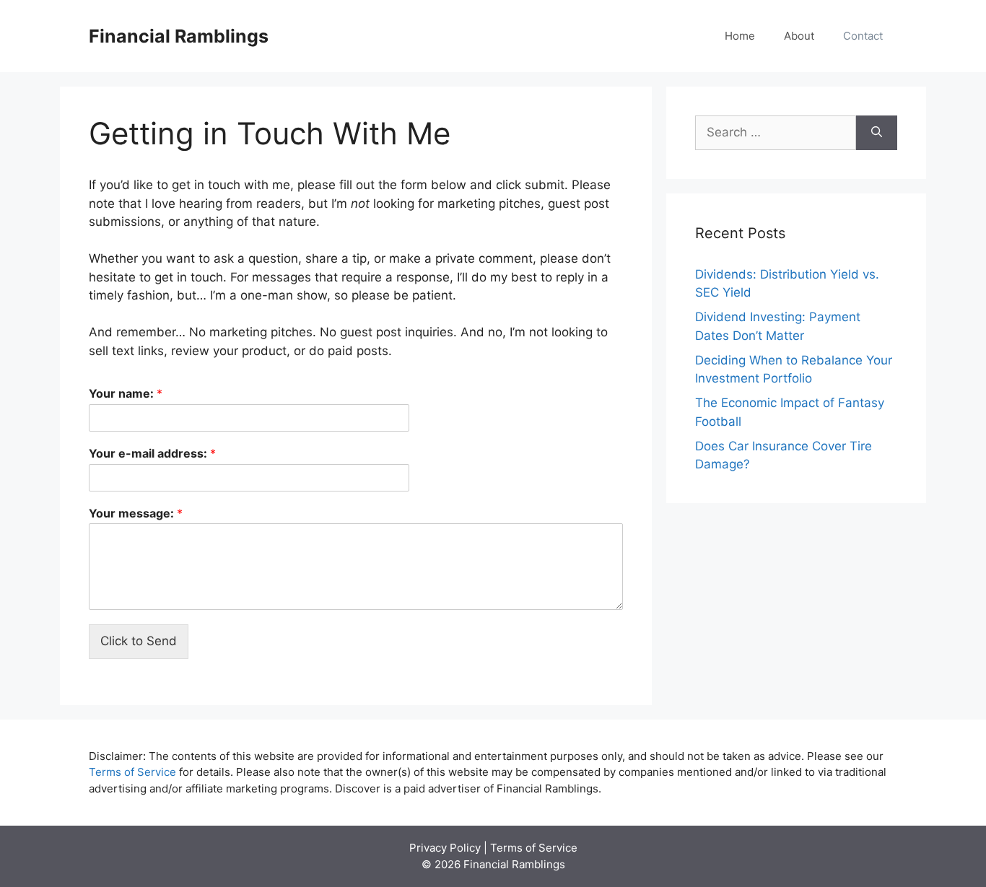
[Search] (876, 132)
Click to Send (138, 641)
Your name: (125, 393)
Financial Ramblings (179, 36)
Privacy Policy (445, 848)
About (799, 36)
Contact (863, 36)
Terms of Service (132, 772)
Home (740, 36)
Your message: (136, 513)
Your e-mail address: (152, 453)
